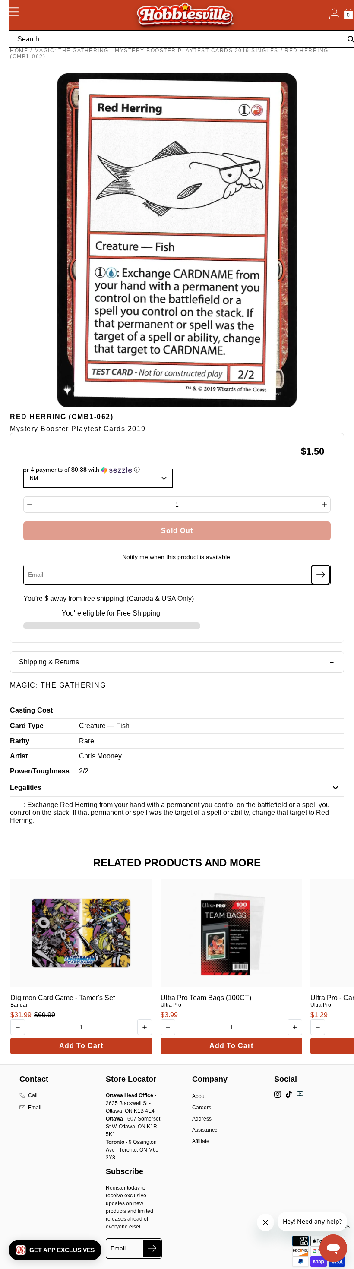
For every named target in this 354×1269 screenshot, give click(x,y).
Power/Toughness (40, 771)
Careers (201, 1108)
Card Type (27, 725)
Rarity (19, 741)
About (199, 1096)
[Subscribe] (320, 574)
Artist (19, 756)
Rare (86, 741)
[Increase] (324, 504)
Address (202, 1119)
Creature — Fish (104, 725)
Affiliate (200, 1141)
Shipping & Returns (49, 662)
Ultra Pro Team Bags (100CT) (206, 997)
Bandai (18, 1005)
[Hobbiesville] (185, 15)
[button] (55, 1250)
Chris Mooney (100, 756)
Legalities (25, 787)
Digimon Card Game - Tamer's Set (62, 997)
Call (33, 1095)
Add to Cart (81, 1045)
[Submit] (151, 1248)
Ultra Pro (171, 1005)
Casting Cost (31, 710)
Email (34, 1108)
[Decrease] (29, 504)
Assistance (205, 1130)
